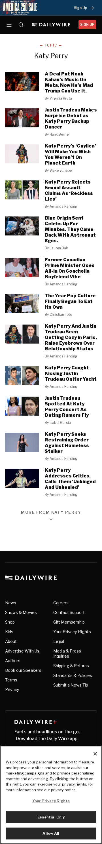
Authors (12, 660)
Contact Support (69, 612)
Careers (61, 602)
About (11, 641)
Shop (10, 622)
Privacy (12, 689)
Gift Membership (69, 622)
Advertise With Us (22, 651)
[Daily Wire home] (51, 25)
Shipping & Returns (71, 665)
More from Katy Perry (51, 512)
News (10, 602)
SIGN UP (87, 24)
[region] (51, 795)
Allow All (50, 833)
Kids (9, 631)
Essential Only (51, 817)
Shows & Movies (21, 612)
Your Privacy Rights (72, 631)
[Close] (95, 754)
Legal (58, 641)
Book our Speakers (23, 670)
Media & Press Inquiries (67, 653)
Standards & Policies (72, 675)
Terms (11, 679)
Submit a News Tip (70, 685)
